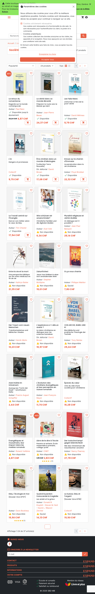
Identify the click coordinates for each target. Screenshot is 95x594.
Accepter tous (47, 59)
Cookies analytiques (32, 34)
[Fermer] (73, 6)
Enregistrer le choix (47, 54)
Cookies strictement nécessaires (37, 23)
